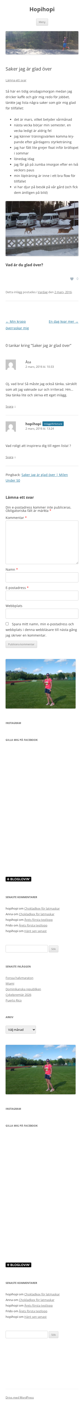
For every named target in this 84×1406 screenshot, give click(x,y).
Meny (42, 22)
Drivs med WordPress (20, 1397)
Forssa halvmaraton (19, 978)
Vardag (43, 292)
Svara (9, 406)
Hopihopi (42, 9)
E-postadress (17, 587)
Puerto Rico (14, 1000)
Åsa (28, 362)
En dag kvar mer (63, 321)
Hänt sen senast (35, 931)
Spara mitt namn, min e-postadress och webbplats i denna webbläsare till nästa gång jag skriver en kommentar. (41, 629)
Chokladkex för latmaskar (42, 908)
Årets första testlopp (38, 920)
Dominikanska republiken (23, 989)
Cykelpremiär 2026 (18, 995)
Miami (10, 983)
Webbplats (14, 606)
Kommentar (16, 517)
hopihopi (33, 423)
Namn (12, 569)
